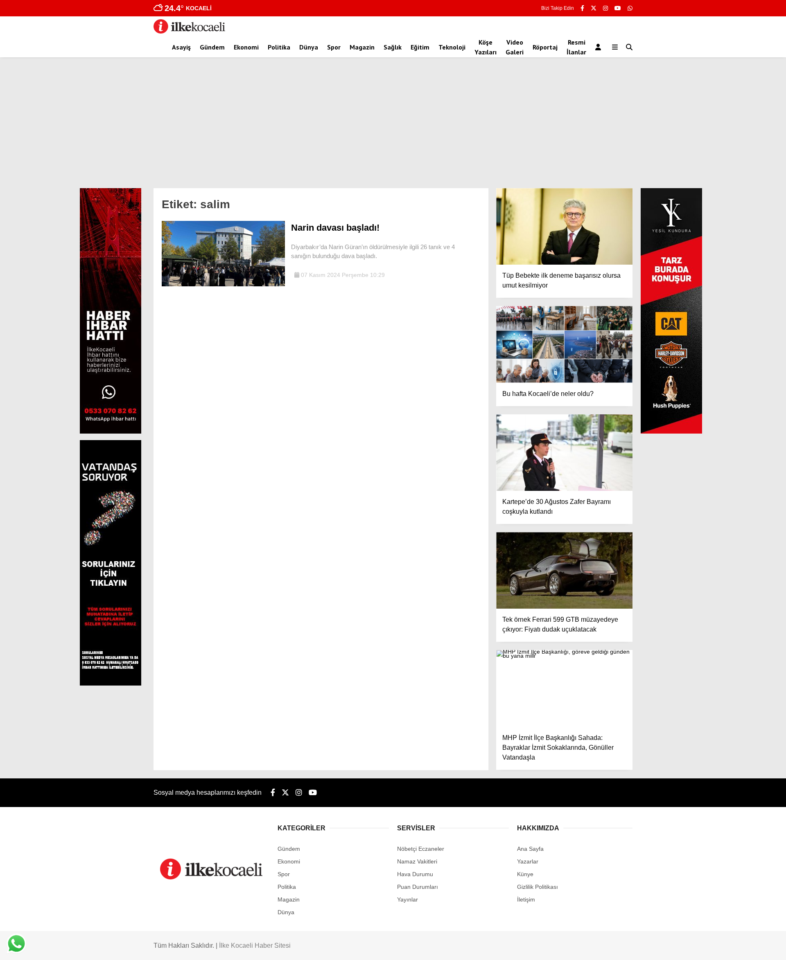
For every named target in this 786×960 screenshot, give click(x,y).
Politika (279, 47)
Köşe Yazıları (485, 47)
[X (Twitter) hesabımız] (593, 8)
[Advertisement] (393, 127)
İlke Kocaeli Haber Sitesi (255, 945)
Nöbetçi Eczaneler (420, 848)
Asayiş (181, 47)
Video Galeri (515, 47)
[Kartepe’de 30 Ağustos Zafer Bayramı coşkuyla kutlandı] (564, 452)
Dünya (308, 47)
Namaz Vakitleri (417, 861)
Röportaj (545, 47)
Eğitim (420, 47)
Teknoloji (451, 47)
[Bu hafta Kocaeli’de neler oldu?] (564, 344)
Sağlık (393, 47)
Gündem (212, 47)
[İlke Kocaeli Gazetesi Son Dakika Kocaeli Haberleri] (189, 31)
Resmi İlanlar (576, 47)
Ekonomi (246, 47)
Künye (525, 874)
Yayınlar (407, 899)
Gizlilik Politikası (537, 887)
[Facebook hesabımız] (582, 8)
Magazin (362, 47)
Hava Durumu (415, 874)
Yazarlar (527, 861)
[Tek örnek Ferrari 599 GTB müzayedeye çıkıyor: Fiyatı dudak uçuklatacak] (564, 570)
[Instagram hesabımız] (605, 8)
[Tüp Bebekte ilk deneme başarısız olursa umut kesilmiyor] (564, 226)
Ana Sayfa (530, 848)
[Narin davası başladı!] (223, 284)
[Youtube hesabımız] (617, 8)
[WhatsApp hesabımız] (630, 8)
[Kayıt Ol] (599, 47)
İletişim (526, 899)
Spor (334, 47)
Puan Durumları (417, 887)
